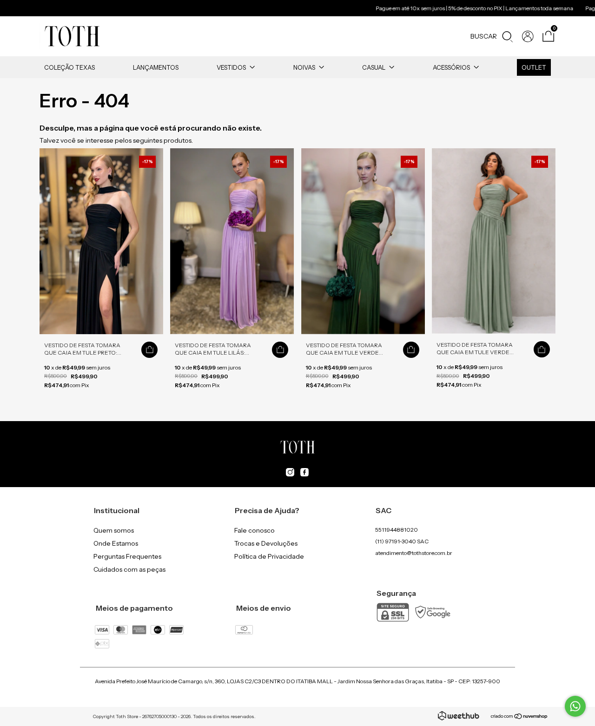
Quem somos (113, 530)
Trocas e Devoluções (266, 543)
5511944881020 (396, 529)
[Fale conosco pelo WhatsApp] (575, 706)
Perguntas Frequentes (127, 556)
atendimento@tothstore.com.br (413, 552)
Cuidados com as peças (129, 569)
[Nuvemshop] (519, 717)
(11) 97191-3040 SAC (402, 541)
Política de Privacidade (269, 556)
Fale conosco (254, 530)
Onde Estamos (115, 543)
